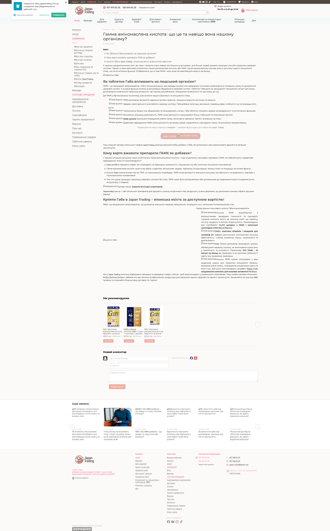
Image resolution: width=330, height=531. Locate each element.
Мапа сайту (78, 146)
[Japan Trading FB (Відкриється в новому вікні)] (200, 2)
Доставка (158, 2)
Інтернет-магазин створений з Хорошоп (87, 525)
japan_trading (170, 136)
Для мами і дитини (155, 20)
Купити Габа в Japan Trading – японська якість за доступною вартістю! (139, 61)
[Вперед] (258, 324)
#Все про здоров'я (83, 47)
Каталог (75, 2)
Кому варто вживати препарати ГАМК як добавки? (130, 57)
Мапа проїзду (234, 473)
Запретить (44, 15)
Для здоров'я (102, 20)
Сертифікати (177, 2)
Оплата (167, 2)
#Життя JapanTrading (83, 79)
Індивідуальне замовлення (141, 2)
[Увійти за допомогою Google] (195, 358)
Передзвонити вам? (147, 8)
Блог (100, 2)
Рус (218, 2)
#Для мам (79, 63)
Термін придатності (83, 119)
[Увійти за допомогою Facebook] (191, 358)
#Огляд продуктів (83, 82)
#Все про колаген (83, 60)
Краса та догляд (118, 20)
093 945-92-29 (129, 8)
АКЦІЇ (83, 2)
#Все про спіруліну (83, 56)
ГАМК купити (130, 119)
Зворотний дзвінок (206, 464)
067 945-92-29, (114, 8)
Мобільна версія (81, 478)
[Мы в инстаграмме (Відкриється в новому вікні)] (206, 2)
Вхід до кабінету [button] (174, 458)
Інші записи (80, 403)
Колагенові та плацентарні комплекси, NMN (206, 20)
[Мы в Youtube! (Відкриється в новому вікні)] (203, 2)
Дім (254, 20)
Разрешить (58, 15)
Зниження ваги (175, 20)
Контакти (77, 133)
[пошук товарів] (207, 12)
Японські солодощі (239, 20)
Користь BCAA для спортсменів (147, 187)
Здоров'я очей (136, 20)
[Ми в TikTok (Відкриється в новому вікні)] (210, 2)
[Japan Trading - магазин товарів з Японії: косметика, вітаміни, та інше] (84, 459)
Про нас (77, 128)
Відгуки (76, 124)
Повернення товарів (84, 137)
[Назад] (103, 324)
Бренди (107, 2)
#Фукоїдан (79, 86)
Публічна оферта (82, 141)
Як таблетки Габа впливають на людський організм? (131, 53)
